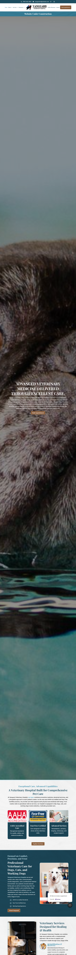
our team (31, 797)
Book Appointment (65, 7)
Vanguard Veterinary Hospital (17, 877)
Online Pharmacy (51, 7)
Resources (21, 7)
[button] (70, 905)
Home (6, 7)
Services (15, 7)
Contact (58, 7)
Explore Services (38, 844)
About (9, 7)
